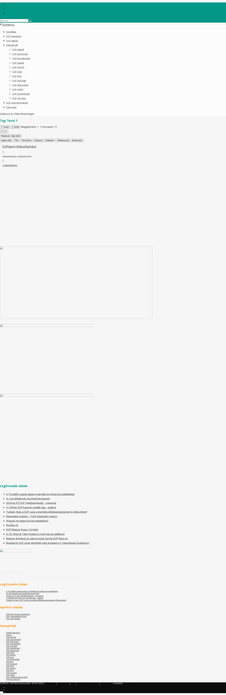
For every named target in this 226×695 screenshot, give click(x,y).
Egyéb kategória (13, 632)
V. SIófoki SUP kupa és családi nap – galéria (31, 507)
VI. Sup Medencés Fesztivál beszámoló (28, 498)
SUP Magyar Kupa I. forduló (22, 529)
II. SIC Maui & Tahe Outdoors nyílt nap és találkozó (35, 534)
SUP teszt (10, 666)
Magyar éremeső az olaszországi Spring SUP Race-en (37, 538)
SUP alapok (12, 40)
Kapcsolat (11, 107)
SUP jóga (17, 71)
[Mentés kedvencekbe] (1, 693)
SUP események (21, 93)
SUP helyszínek (20, 84)
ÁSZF (73, 683)
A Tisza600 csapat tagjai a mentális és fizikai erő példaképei (40, 494)
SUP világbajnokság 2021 (17, 677)
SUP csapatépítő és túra (16, 616)
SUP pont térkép (13, 618)
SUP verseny (19, 98)
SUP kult (9, 661)
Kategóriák (12, 44)
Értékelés (50, 140)
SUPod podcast (13, 679)
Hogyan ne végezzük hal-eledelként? (27, 520)
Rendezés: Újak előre (10, 136)
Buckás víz (12, 525)
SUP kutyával (11, 664)
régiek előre (6, 140)
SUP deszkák (19, 80)
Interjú (9, 635)
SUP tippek (18, 62)
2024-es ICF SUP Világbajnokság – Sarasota (31, 503)
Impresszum (50, 683)
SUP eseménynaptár (17, 102)
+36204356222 (9, 165)
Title (16, 140)
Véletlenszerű (63, 140)
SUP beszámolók (21, 58)
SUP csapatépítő (13, 644)
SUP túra (17, 76)
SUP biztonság (20, 53)
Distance (38, 140)
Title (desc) (27, 140)
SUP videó (17, 89)
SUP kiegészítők (13, 659)
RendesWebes (129, 683)
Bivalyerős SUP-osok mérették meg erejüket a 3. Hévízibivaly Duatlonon (47, 543)
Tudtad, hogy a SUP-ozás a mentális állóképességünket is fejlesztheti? (46, 512)
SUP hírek (10, 652)
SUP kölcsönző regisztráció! (18, 614)
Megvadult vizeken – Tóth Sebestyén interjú (31, 516)
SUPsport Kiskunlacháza (19, 146)
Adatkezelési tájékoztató (88, 683)
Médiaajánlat (63, 683)
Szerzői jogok (106, 683)
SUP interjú (18, 67)
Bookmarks (77, 140)
